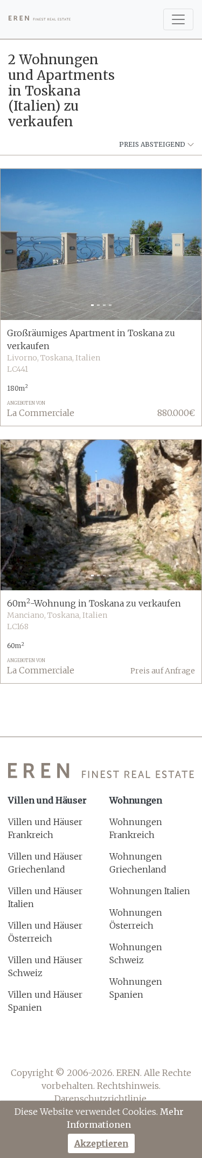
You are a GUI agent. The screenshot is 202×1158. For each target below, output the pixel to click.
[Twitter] (87, 1046)
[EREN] (40, 19)
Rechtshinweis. (129, 1085)
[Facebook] (58, 1046)
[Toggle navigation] (178, 19)
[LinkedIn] (144, 1046)
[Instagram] (115, 1046)
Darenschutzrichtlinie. (101, 1098)
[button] (16, 244)
